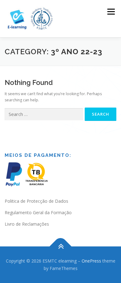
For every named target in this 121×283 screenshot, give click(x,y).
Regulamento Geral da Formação (38, 212)
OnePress (91, 261)
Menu (110, 11)
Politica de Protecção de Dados (36, 201)
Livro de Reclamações (27, 224)
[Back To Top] (61, 247)
